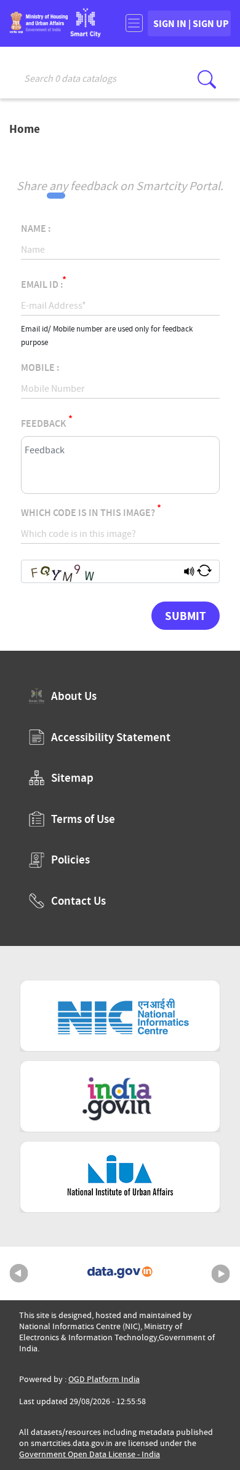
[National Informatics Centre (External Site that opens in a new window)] (120, 1016)
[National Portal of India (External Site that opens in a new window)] (120, 1096)
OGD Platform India (104, 1379)
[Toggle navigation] (134, 23)
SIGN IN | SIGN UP (191, 23)
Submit (185, 615)
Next (221, 1274)
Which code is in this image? (91, 513)
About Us (74, 696)
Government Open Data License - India (89, 1454)
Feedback (47, 424)
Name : (35, 229)
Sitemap (72, 777)
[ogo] (85, 33)
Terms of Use (83, 819)
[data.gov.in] (120, 1273)
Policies (70, 859)
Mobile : (40, 368)
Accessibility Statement (110, 737)
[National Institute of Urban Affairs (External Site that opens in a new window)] (120, 1177)
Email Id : (43, 285)
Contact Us (78, 900)
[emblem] (38, 29)
